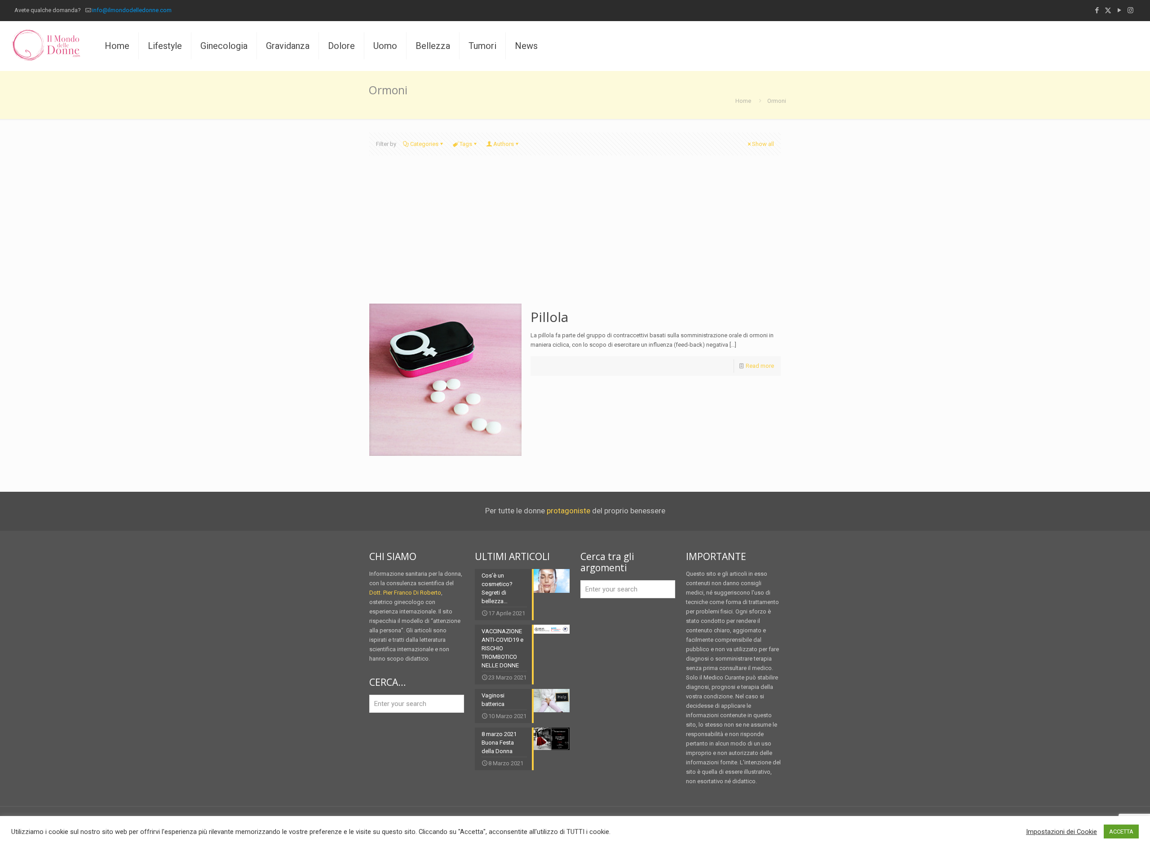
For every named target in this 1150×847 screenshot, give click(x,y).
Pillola (549, 317)
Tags (466, 144)
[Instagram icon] (1130, 10)
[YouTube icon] (1119, 10)
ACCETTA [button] (1121, 831)
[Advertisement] (575, 236)
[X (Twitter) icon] (1108, 10)
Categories (424, 144)
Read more (760, 365)
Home (743, 100)
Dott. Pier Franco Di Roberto (405, 592)
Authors (503, 144)
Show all (763, 144)
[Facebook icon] (1096, 10)
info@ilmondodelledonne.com (132, 10)
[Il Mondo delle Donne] (45, 46)
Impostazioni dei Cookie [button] (1061, 832)
